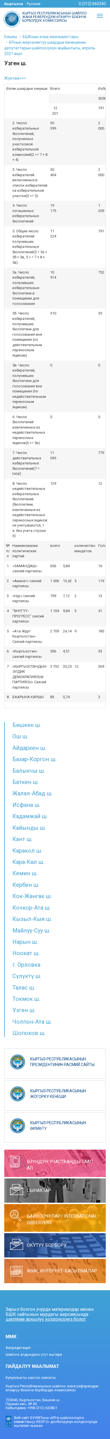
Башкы (10, 36)
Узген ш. (23, 1010)
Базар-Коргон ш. (34, 759)
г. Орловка (26, 964)
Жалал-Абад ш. (32, 793)
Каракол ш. (27, 850)
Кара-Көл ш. (28, 862)
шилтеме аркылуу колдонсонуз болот (46, 1319)
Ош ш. (20, 736)
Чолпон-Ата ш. (32, 1021)
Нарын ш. (25, 941)
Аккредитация (18, 1348)
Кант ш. (22, 839)
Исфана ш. (26, 805)
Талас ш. (23, 987)
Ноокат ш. (25, 953)
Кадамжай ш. (30, 816)
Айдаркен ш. (29, 747)
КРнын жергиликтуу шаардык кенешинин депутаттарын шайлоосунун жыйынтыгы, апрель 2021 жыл (49, 48)
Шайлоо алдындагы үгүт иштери (34, 1354)
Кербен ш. (25, 884)
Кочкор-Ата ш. (31, 907)
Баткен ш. (25, 782)
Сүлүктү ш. (26, 976)
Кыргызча (13, 4)
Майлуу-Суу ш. (31, 930)
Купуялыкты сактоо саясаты (31, 1377)
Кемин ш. (25, 873)
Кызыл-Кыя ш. (32, 919)
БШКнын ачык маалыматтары (50, 36)
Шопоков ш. (28, 1033)
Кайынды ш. (29, 827)
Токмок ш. (26, 998)
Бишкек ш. (26, 725)
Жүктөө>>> (15, 78)
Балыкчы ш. (28, 770)
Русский (33, 4)
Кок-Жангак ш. (32, 896)
